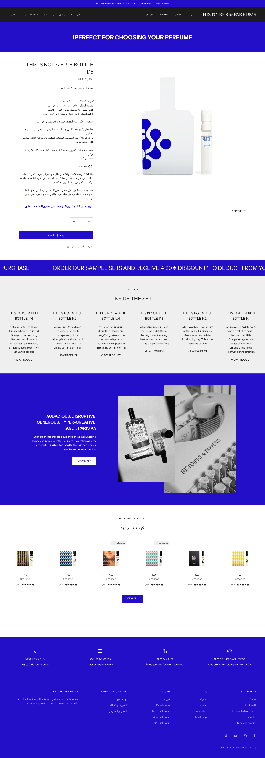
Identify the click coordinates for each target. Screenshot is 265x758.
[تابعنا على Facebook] (254, 735)
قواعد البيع (122, 699)
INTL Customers (160, 711)
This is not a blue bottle (243, 711)
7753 (111, 574)
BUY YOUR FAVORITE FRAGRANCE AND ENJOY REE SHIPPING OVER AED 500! (132, 3)
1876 (197, 574)
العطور (178, 14)
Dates (252, 699)
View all (132, 598)
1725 (68, 574)
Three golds (249, 717)
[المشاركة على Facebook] (83, 246)
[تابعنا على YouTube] (236, 735)
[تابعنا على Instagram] (245, 735)
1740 (25, 574)
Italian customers (160, 717)
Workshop (201, 711)
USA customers (161, 723)
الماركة (192, 14)
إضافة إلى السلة (56, 235)
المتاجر (149, 14)
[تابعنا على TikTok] (226, 735)
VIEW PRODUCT (241, 359)
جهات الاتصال (200, 717)
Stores (164, 14)
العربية (77, 14)
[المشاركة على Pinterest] (73, 246)
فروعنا (167, 699)
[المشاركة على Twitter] (78, 246)
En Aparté (250, 705)
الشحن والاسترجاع (118, 711)
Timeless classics (246, 723)
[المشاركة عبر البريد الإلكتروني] (68, 246)
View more (84, 461)
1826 (154, 574)
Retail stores (163, 705)
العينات (203, 705)
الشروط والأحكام (119, 705)
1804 (240, 574)
